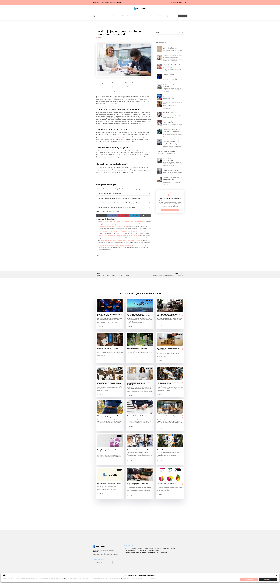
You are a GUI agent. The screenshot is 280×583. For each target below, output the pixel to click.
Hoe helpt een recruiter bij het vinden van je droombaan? (123, 207)
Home (107, 16)
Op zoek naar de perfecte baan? (120, 89)
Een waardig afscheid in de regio (137, 348)
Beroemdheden (149, 548)
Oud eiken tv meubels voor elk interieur (173, 95)
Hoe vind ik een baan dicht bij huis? (123, 193)
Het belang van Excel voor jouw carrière (109, 483)
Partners (115, 16)
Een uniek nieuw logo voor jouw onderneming (166, 484)
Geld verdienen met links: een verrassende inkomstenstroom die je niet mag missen (146, 552)
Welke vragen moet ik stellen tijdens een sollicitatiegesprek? (123, 203)
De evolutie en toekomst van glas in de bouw (113, 226)
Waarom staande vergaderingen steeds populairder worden (169, 416)
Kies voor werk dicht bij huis (119, 85)
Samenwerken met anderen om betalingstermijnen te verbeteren (119, 235)
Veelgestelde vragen (117, 91)
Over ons (134, 16)
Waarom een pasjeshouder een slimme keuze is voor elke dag (109, 416)
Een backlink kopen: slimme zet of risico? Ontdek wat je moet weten (142, 550)
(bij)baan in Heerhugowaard (125, 137)
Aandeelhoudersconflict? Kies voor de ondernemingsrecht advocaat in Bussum (109, 382)
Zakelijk (100, 37)
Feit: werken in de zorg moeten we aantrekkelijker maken (117, 231)
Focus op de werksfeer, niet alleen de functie (124, 82)
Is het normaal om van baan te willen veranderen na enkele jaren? (123, 198)
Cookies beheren (268, 579)
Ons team (143, 16)
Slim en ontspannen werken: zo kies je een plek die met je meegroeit (168, 315)
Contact (152, 16)
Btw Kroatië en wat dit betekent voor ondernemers (168, 348)
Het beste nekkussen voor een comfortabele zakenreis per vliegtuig (138, 315)
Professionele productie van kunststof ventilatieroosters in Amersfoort (121, 240)
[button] (276, 575)
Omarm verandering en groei (120, 87)
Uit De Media (125, 16)
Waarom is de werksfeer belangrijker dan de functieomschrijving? (123, 189)
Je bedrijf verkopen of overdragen (167, 449)
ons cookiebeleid (146, 578)
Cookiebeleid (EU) (163, 16)
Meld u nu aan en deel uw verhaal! (170, 198)
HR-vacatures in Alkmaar (103, 169)
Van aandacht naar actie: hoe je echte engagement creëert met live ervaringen (138, 383)
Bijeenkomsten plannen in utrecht (107, 348)
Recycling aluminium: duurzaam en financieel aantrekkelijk (168, 382)
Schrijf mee (166, 548)
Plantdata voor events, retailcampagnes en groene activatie (109, 315)
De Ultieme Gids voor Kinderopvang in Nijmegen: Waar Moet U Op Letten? (122, 221)
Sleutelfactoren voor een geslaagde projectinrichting (115, 245)
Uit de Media (158, 548)
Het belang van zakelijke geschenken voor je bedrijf (108, 450)
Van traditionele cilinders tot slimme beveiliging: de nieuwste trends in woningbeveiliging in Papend (172, 141)
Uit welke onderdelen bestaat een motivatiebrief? (137, 484)
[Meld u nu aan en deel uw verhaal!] (170, 194)
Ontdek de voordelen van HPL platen (166, 151)
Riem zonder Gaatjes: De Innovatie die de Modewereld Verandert (138, 416)
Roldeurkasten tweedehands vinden (138, 449)
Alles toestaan (249, 579)
